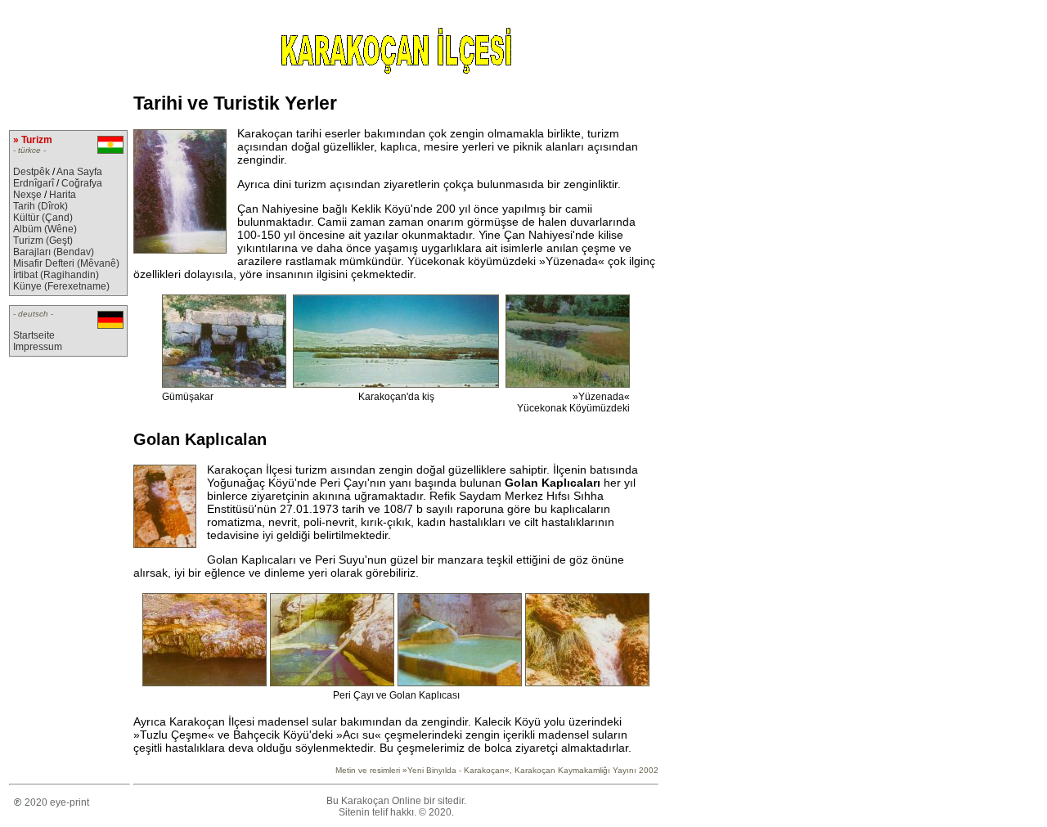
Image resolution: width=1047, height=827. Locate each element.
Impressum (37, 347)
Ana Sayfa (79, 172)
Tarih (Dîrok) (40, 206)
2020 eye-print (55, 802)
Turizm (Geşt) (43, 240)
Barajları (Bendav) (53, 252)
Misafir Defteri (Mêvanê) (66, 263)
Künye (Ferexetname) (61, 286)
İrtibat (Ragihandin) (56, 275)
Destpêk (31, 172)
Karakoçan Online (381, 801)
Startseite (34, 335)
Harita (62, 194)
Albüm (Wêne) (45, 229)
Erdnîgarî (33, 183)
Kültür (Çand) (43, 217)
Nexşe (27, 194)
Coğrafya (81, 183)
